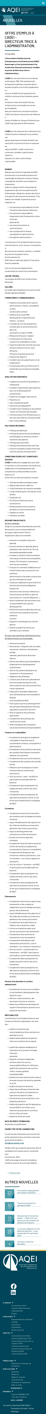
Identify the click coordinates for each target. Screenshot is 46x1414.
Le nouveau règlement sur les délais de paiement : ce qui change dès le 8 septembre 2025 (28, 1232)
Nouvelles (15, 1372)
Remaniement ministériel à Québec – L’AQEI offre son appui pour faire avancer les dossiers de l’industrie (28, 1219)
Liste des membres (19, 1397)
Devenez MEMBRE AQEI (20, 1394)
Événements (16, 1327)
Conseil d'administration (21, 1308)
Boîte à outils (17, 1385)
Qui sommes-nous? (19, 1305)
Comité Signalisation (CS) (21, 1338)
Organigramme (17, 1311)
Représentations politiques (22, 1319)
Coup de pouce (17, 1380)
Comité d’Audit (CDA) (19, 1354)
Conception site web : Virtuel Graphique (22, 1409)
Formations (16, 1325)
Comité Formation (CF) (20, 1346)
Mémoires (15, 1374)
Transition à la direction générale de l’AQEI (26, 1204)
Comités (15, 1322)
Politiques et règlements (21, 1382)
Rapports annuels (18, 1377)
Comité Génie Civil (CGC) (21, 1336)
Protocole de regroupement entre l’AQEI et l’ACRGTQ (28, 1191)
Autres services (18, 1330)
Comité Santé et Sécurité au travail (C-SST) (22, 1342)
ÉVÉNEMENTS (16, 1388)
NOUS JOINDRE (17, 1400)
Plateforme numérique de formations (21, 1365)
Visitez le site (15, 1173)
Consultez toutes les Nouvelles (25, 1243)
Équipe (14, 1313)
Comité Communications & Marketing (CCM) (22, 1350)
